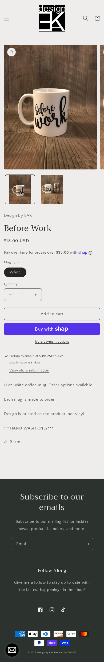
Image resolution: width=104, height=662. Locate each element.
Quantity (11, 284)
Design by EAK (45, 652)
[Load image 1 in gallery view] (20, 189)
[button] (7, 18)
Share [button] (15, 442)
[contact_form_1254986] (12, 650)
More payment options (52, 341)
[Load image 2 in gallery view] (52, 189)
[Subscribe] (87, 544)
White (15, 272)
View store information (29, 370)
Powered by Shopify (65, 652)
